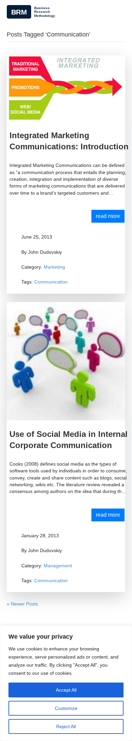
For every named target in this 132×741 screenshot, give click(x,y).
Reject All (66, 726)
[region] (66, 683)
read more (108, 216)
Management (58, 565)
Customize (66, 708)
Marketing (54, 267)
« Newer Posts (22, 604)
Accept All (66, 690)
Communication (51, 282)
